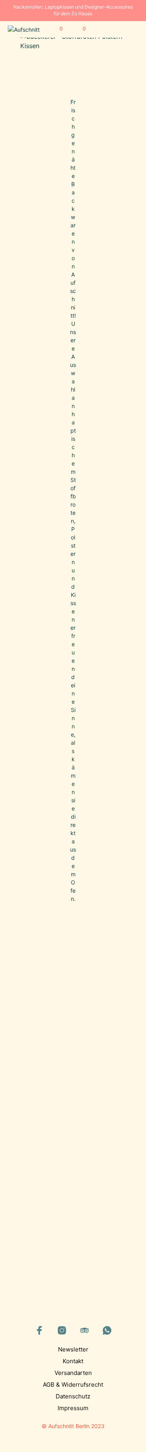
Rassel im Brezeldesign (92, 1201)
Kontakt (73, 1361)
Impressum (73, 1408)
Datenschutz (73, 1396)
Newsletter (73, 1349)
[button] (56, 29)
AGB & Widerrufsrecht (73, 1384)
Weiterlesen (90, 1224)
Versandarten (73, 1373)
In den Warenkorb (42, 1058)
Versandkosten (51, 1066)
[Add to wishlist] (65, 1028)
